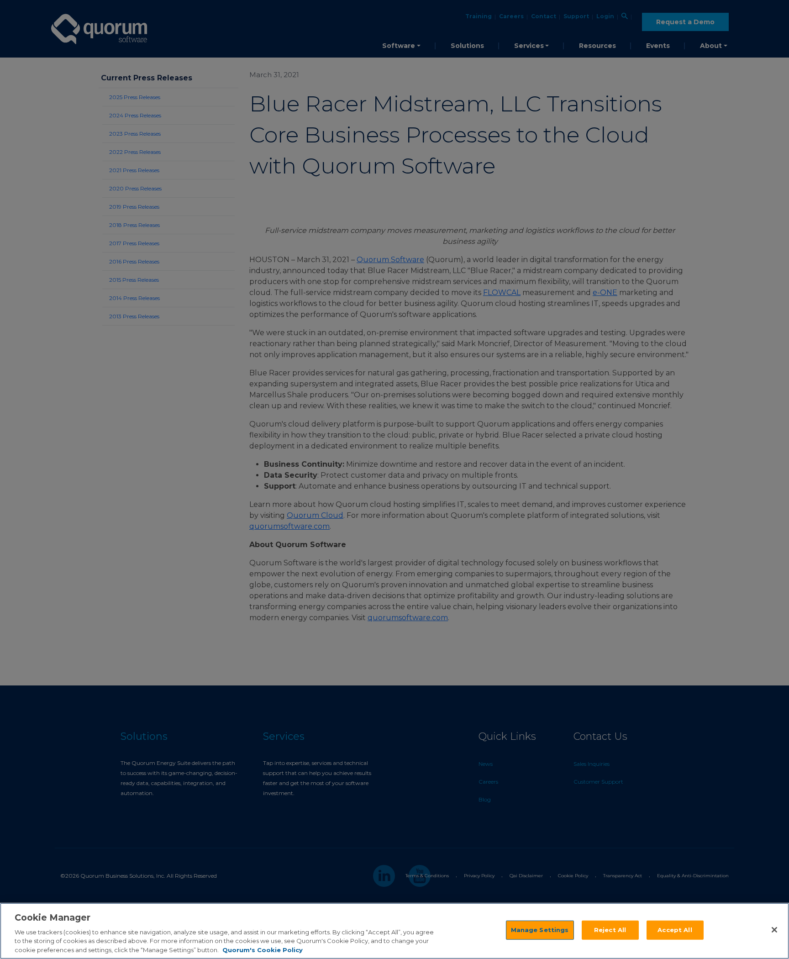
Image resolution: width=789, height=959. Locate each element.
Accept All (675, 929)
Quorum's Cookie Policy (262, 949)
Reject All (610, 929)
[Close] (774, 930)
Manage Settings (540, 929)
